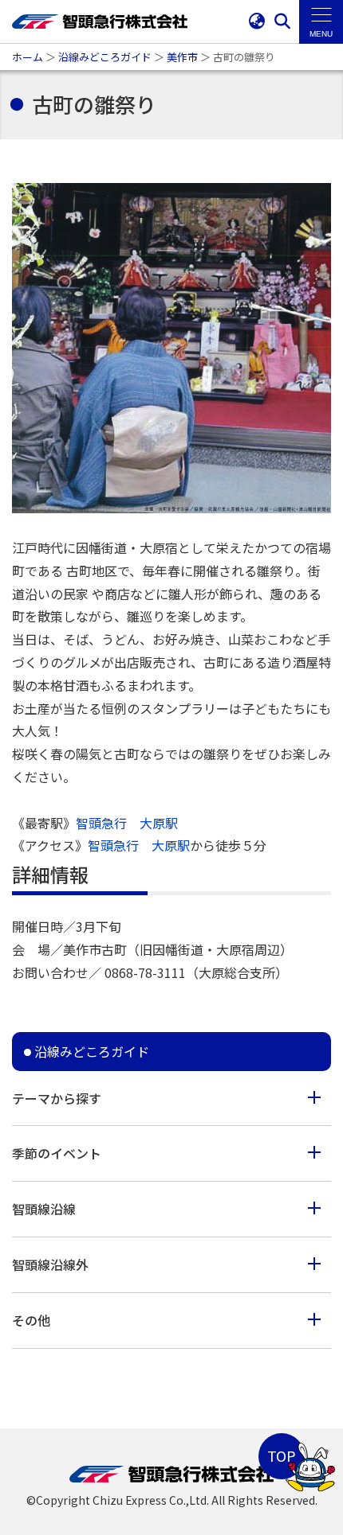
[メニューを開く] (321, 22)
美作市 (182, 56)
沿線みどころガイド (105, 56)
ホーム (27, 56)
